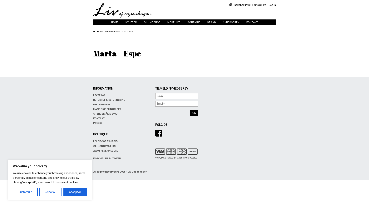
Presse (97, 123)
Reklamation (102, 104)
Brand (211, 22)
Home (115, 22)
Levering (99, 95)
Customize (25, 192)
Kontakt (252, 22)
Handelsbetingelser (107, 109)
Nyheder (131, 22)
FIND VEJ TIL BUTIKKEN (107, 158)
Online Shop (152, 22)
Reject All (50, 192)
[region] (50, 180)
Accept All (75, 192)
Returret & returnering (109, 99)
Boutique (194, 22)
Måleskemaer (112, 31)
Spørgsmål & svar (105, 113)
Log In (272, 4)
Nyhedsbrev (231, 22)
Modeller (174, 22)
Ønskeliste (260, 4)
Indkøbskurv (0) (242, 4)
